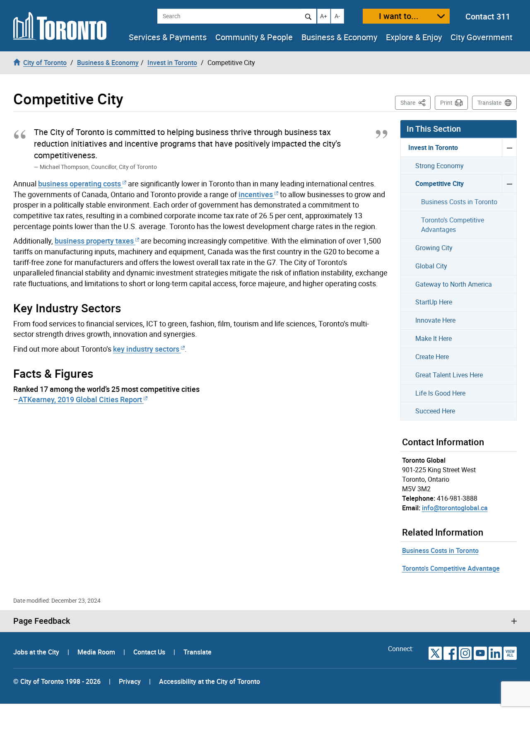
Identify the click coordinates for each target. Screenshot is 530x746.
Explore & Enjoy (414, 37)
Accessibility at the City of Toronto (209, 681)
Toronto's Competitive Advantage (451, 568)
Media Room (97, 652)
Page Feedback (41, 621)
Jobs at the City (37, 652)
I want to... (399, 16)
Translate (489, 102)
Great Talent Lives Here (449, 374)
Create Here (432, 356)
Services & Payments (168, 37)
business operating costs (79, 183)
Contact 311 (487, 16)
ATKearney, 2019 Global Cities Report (80, 399)
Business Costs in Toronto (459, 201)
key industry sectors (146, 349)
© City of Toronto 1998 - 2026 (57, 681)
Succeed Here (435, 410)
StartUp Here (433, 302)
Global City (431, 265)
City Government (481, 37)
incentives (255, 194)
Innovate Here (435, 320)
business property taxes (94, 241)
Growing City (434, 247)
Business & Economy (339, 37)
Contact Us (150, 652)
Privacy (130, 681)
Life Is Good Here (440, 393)
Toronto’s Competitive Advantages (452, 224)
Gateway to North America (453, 284)
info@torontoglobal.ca (455, 507)
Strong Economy (439, 165)
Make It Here (433, 338)
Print (446, 102)
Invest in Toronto (433, 147)
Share (415, 102)
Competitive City (439, 183)
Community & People (254, 37)
